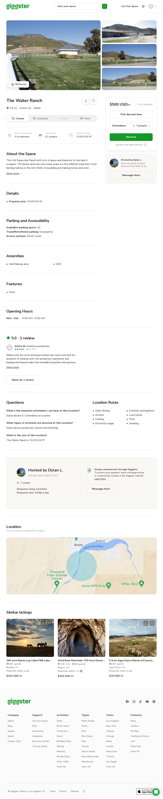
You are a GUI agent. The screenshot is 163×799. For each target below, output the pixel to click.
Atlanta (110, 731)
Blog (10, 726)
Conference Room (140, 736)
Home (84, 726)
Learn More (100, 478)
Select (11, 736)
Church (85, 746)
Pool (84, 731)
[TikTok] (140, 701)
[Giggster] (17, 6)
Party (59, 720)
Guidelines (37, 736)
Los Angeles (112, 720)
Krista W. (20, 346)
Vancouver (111, 751)
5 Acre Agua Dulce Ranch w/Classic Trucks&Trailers (130, 660)
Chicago (110, 736)
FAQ (34, 726)
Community (37, 731)
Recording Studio (90, 756)
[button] (156, 792)
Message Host (131, 175)
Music (133, 720)
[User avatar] (150, 6)
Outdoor (135, 726)
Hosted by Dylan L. (131, 159)
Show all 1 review (23, 380)
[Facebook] (127, 701)
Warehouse (87, 761)
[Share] (86, 101)
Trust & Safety (39, 746)
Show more (12, 173)
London (110, 746)
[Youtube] (147, 701)
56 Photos (20, 84)
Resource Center (40, 741)
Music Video (63, 761)
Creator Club (14, 741)
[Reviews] (153, 701)
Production (62, 731)
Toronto (110, 756)
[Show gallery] (53, 55)
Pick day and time (131, 114)
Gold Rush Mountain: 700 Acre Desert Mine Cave (81, 660)
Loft (133, 741)
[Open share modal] (43, 623)
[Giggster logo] (19, 702)
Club (84, 741)
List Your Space (129, 6)
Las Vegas (111, 761)
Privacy (63, 791)
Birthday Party (64, 741)
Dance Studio (88, 751)
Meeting (61, 751)
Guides (11, 731)
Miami (109, 741)
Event (60, 736)
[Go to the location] (30, 638)
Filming (60, 746)
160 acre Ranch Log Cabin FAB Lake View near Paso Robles (28, 660)
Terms (52, 791)
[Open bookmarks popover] (93, 101)
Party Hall (136, 746)
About (11, 720)
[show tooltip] (145, 144)
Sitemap (75, 791)
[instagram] (133, 701)
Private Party (63, 756)
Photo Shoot (63, 726)
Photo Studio (88, 720)
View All (61, 766)
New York (111, 726)
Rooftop (135, 731)
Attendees (119, 125)
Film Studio (87, 736)
